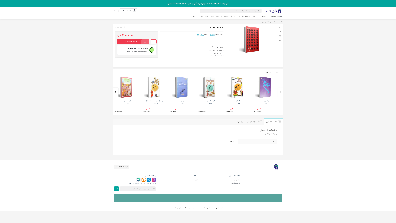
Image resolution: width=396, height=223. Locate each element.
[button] (280, 92)
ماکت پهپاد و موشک (230, 16)
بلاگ (206, 16)
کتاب (277, 22)
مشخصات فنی (271, 122)
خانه (281, 22)
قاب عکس (219, 16)
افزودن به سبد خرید (131, 42)
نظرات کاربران (252, 121)
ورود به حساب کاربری (126, 11)
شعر (274, 22)
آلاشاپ (202, 34)
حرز (239, 16)
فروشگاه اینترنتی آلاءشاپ (259, 16)
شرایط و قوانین (235, 183)
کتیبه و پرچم (246, 16)
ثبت (116, 189)
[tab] (273, 122)
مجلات (212, 16)
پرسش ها (239, 121)
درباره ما (193, 16)
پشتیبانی (200, 16)
